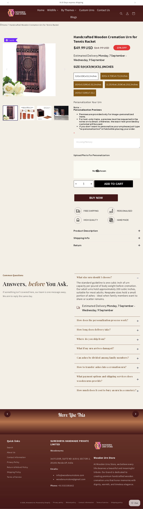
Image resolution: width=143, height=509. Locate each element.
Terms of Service (14, 477)
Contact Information (16, 457)
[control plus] (92, 183)
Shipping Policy (14, 472)
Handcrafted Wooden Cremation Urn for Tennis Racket (34, 25)
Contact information (86, 502)
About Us (11, 452)
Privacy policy (58, 502)
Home (4, 25)
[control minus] (75, 183)
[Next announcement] (135, 2)
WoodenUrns (30, 503)
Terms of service (102, 502)
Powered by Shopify (43, 503)
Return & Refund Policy (17, 467)
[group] (10, 113)
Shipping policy (117, 502)
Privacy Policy (13, 462)
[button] (121, 13)
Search (10, 447)
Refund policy (71, 502)
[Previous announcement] (8, 2)
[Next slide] (64, 69)
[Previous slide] (6, 69)
